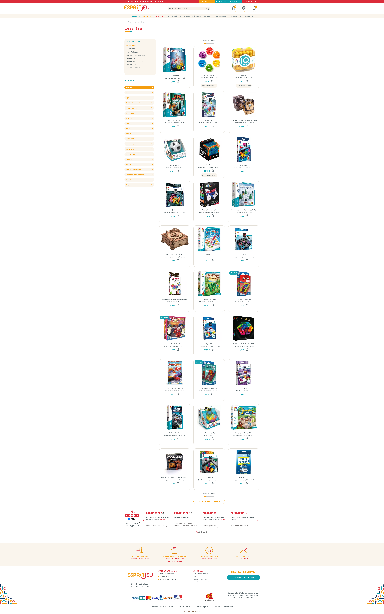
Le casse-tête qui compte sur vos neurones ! (247, 257)
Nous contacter (184, 607)
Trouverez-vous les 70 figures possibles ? (212, 167)
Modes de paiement (166, 574)
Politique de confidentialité (223, 607)
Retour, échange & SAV (167, 579)
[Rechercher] (208, 8)
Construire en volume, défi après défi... (211, 391)
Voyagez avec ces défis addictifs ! (244, 480)
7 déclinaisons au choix (209, 175)
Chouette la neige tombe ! (243, 212)
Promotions (159, 16)
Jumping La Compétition (243, 433)
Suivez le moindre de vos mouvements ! (211, 212)
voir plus (163, 519)
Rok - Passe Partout (175, 120)
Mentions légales (202, 607)
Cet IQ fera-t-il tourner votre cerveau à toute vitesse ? (182, 212)
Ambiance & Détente (173, 16)
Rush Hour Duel (174, 344)
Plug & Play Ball (174, 165)
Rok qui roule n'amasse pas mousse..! (176, 123)
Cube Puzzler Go (209, 433)
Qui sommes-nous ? (201, 579)
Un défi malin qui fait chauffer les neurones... (247, 301)
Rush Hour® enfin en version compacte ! (177, 391)
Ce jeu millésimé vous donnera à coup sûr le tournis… (215, 123)
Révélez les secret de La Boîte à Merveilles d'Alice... (249, 123)
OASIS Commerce (195, 611)
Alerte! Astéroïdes (174, 433)
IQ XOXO (244, 388)
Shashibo (209, 165)
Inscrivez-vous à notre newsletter (244, 577)
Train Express (243, 477)
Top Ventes (147, 16)
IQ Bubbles (209, 120)
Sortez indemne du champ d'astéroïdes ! (177, 435)
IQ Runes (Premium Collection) (243, 344)
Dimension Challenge (209, 388)
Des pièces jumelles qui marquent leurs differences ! (215, 346)
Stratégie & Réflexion (192, 16)
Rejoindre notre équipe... (202, 582)
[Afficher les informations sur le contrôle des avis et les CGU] (140, 522)
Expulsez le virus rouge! (209, 257)
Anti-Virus (209, 254)
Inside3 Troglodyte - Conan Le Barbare (174, 477)
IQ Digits (244, 254)
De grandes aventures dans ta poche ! (176, 480)
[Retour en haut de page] (380, 608)
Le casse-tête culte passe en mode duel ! (177, 346)
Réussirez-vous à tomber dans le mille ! (177, 78)
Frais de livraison (165, 576)
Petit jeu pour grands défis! (209, 77)
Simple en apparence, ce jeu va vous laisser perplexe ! (216, 480)
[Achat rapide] (178, 81)
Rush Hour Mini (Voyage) (175, 388)
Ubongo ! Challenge (244, 299)
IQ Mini (243, 75)
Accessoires (248, 16)
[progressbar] (209, 43)
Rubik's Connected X (209, 210)
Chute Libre (175, 76)
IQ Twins (209, 344)
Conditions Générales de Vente (162, 607)
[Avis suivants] (257, 519)
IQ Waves (243, 165)
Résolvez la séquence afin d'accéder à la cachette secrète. (183, 257)
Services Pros (199, 576)
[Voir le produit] (212, 80)
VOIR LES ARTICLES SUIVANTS (209, 502)
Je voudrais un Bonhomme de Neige (244, 210)
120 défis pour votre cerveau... (244, 346)
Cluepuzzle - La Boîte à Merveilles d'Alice (244, 120)
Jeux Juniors (221, 16)
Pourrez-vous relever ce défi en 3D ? (176, 168)
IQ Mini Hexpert (209, 75)
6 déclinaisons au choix (209, 85)
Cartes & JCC (208, 16)
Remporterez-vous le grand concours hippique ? (249, 435)
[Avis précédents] (143, 519)
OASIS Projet (187, 611)
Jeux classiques (235, 16)
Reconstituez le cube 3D (174, 301)
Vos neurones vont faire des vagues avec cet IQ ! (249, 168)
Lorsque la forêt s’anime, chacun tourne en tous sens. (216, 301)
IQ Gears (175, 210)
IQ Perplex (209, 477)
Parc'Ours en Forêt (209, 299)
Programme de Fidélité (202, 574)
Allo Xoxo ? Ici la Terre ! (243, 391)
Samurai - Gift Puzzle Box (175, 254)
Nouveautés (135, 16)
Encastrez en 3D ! (209, 435)
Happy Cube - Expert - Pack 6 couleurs (174, 299)
